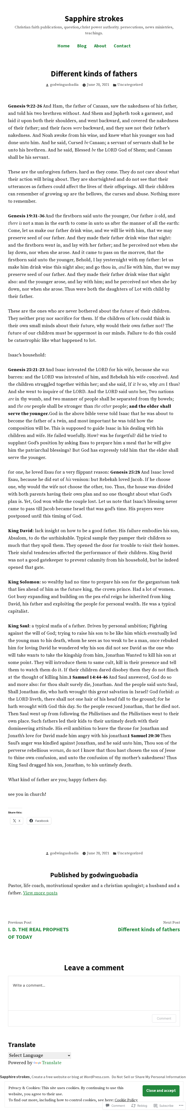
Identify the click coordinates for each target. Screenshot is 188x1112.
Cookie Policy (126, 1100)
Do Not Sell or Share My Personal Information (149, 1076)
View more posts (40, 893)
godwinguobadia (64, 84)
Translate (51, 1063)
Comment (164, 1018)
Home (63, 46)
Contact (122, 46)
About (100, 46)
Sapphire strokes (94, 18)
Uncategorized (130, 84)
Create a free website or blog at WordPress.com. (71, 1076)
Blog (82, 46)
